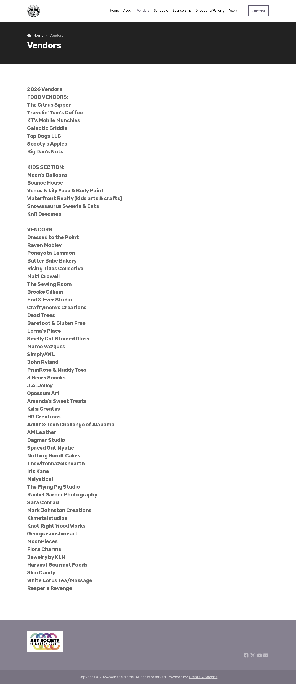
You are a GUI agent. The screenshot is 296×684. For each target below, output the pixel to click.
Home (38, 35)
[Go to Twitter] (252, 655)
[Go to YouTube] (259, 655)
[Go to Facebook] (246, 655)
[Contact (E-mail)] (265, 655)
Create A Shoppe (203, 677)
